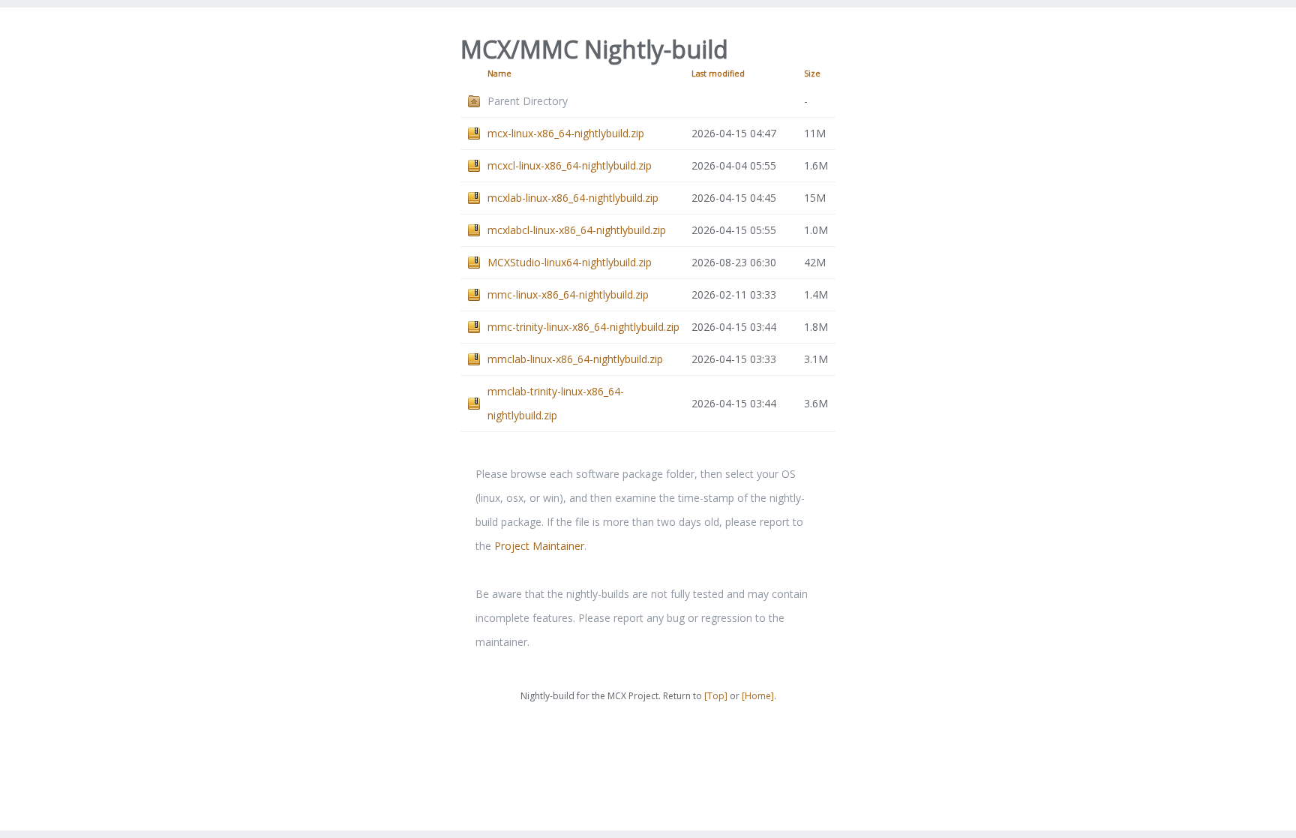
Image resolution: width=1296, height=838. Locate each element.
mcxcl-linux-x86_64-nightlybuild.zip (570, 165)
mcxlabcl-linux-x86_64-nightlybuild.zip (577, 230)
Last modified (718, 73)
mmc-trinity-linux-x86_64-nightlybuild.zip (584, 327)
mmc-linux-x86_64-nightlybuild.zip (568, 294)
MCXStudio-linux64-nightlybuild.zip (570, 262)
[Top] (716, 695)
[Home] (758, 695)
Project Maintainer (539, 546)
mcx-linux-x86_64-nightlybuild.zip (566, 133)
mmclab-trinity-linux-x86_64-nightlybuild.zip (556, 403)
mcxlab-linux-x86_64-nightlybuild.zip (573, 198)
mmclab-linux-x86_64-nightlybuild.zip (575, 359)
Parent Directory (528, 101)
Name (500, 73)
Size (812, 73)
